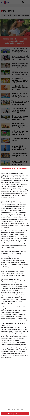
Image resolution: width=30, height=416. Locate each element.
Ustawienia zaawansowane (15, 410)
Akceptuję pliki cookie (15, 414)
